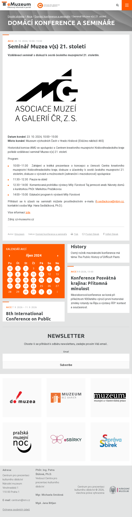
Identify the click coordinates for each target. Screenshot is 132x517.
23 (25, 286)
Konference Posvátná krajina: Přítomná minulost (93, 283)
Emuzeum (19, 234)
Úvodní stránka (16, 16)
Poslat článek (92, 234)
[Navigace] (127, 5)
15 (17, 280)
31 (33, 291)
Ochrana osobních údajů (16, 509)
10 (33, 274)
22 (17, 286)
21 (10, 286)
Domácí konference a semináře (52, 16)
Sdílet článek (111, 234)
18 (41, 280)
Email (66, 351)
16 (25, 280)
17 (33, 280)
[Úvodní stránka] (33, 5)
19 (49, 280)
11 (41, 274)
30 (10, 268)
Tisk (76, 234)
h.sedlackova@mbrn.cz (110, 201)
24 (33, 286)
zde (28, 212)
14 (10, 280)
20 (57, 280)
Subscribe (66, 365)
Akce (29, 16)
